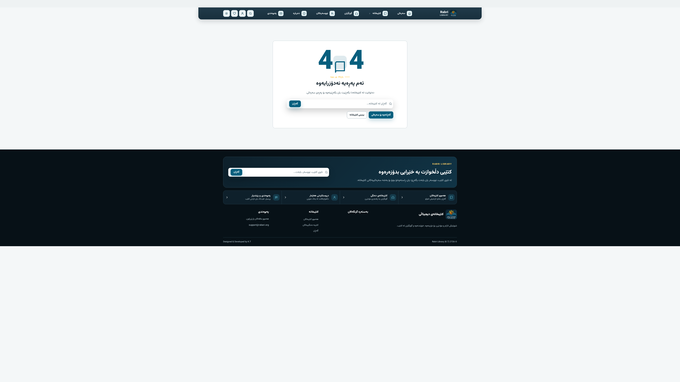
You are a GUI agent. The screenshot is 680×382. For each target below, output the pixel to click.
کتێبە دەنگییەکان (310, 225)
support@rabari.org (259, 225)
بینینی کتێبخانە (357, 115)
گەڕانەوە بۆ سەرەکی (381, 115)
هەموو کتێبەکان (311, 219)
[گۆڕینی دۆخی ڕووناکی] (226, 13)
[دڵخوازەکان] (234, 13)
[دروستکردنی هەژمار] (242, 13)
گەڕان (295, 104)
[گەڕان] (250, 13)
